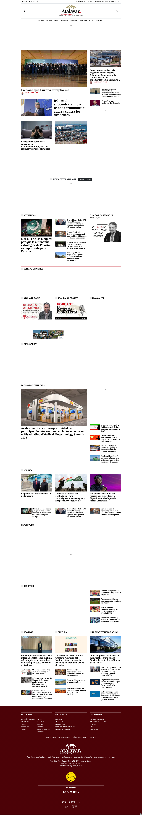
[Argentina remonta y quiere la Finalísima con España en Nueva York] (95, 620)
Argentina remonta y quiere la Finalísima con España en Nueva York (110, 620)
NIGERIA (117, 1)
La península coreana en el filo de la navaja (36, 494)
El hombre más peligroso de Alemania (111, 102)
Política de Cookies (64, 737)
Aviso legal (92, 737)
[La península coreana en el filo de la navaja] (36, 483)
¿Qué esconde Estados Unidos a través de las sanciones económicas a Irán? (110, 428)
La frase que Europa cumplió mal (45, 90)
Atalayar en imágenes (62, 729)
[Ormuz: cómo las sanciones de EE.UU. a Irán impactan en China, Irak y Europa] (95, 437)
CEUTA (85, 1)
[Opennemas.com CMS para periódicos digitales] (71, 804)
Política (39, 719)
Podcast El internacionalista (65, 727)
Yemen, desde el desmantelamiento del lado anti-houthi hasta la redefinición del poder (76, 235)
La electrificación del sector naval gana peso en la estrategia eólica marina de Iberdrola (110, 459)
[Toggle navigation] (24, 11)
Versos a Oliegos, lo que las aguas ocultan (76, 681)
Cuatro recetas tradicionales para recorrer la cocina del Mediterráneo (75, 673)
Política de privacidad (79, 737)
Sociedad (40, 724)
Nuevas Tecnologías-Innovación (109, 632)
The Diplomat (94, 729)
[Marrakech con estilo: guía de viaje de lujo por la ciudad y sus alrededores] (60, 690)
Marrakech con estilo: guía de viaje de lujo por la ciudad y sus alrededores (76, 691)
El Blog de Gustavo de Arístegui (101, 216)
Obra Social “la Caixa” (97, 719)
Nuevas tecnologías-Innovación (43, 730)
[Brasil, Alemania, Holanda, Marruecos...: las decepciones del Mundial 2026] (95, 609)
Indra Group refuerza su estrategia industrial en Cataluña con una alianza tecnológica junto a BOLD (111, 671)
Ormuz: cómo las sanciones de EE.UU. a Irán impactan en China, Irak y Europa (110, 438)
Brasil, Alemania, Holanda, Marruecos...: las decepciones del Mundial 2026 (110, 610)
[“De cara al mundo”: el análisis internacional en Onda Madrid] (26, 672)
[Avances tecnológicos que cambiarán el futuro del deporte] (95, 601)
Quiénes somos (51, 737)
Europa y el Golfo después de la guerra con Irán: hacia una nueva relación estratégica (75, 257)
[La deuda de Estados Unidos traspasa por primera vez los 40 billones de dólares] (95, 448)
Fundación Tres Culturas (98, 721)
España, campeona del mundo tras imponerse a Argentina (111, 593)
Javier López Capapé (31, 93)
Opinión (23, 729)
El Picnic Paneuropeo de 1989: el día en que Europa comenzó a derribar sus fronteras (76, 245)
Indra (91, 727)
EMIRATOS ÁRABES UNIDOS (96, 1)
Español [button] (26, 1)
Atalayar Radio (60, 724)
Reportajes (25, 727)
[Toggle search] (117, 11)
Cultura (62, 632)
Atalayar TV (30, 344)
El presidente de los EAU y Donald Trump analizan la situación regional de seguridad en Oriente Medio (76, 224)
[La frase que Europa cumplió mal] (54, 68)
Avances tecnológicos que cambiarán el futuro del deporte (111, 601)
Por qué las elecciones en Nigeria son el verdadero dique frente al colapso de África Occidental (103, 497)
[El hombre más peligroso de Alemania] (95, 103)
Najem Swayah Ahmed (100, 82)
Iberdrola (93, 724)
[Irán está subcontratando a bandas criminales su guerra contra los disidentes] (36, 107)
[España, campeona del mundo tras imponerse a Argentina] (95, 592)
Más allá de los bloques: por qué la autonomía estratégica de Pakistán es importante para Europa (36, 245)
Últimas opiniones (33, 269)
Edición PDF (59, 719)
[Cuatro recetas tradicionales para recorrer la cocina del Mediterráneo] (60, 672)
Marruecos (24, 721)
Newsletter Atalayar (64, 179)
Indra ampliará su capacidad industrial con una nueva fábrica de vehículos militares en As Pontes (105, 659)
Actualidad (40, 721)
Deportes (40, 727)
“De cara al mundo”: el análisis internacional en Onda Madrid (41, 672)
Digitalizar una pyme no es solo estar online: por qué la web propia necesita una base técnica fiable (110, 684)
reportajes (27, 525)
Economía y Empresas (32, 385)
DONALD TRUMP (109, 1)
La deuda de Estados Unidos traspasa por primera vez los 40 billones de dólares (109, 449)
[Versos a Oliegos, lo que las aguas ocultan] (60, 682)
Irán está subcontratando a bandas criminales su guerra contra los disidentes (70, 108)
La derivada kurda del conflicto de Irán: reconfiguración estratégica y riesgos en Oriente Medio (70, 497)
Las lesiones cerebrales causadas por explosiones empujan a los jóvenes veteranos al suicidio (35, 145)
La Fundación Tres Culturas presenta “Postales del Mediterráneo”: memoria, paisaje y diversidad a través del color (69, 660)
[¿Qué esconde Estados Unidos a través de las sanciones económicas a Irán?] (95, 427)
